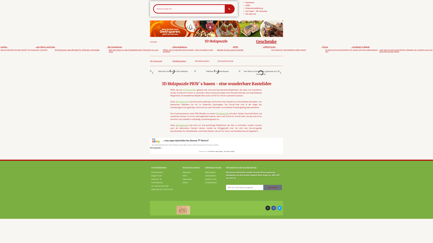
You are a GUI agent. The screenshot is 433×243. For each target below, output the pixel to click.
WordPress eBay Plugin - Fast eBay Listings (221, 151)
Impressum (249, 2)
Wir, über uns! (250, 14)
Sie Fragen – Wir (252, 11)
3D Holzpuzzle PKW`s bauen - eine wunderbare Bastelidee (216, 83)
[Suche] (229, 9)
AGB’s (247, 5)
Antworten (263, 11)
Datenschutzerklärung (254, 8)
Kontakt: (153, 42)
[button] (152, 72)
